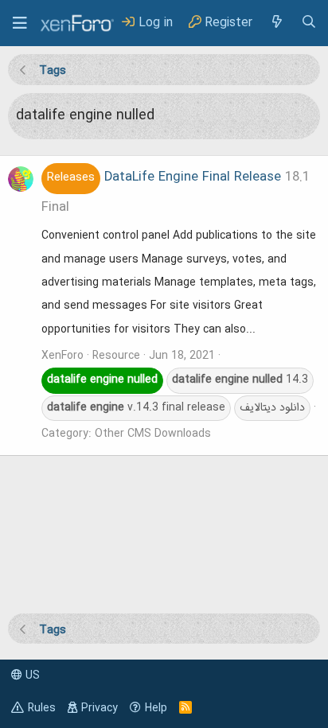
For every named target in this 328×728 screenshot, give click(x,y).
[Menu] (20, 23)
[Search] (309, 22)
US (31, 675)
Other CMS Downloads (153, 433)
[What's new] (276, 22)
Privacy (99, 708)
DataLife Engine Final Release (164, 177)
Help (156, 708)
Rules (42, 708)
